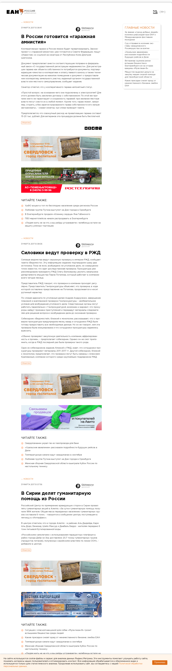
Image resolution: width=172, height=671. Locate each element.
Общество (26, 122)
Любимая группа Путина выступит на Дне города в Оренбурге (58, 210)
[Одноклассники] (89, 128)
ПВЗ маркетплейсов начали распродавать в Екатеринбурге (56, 219)
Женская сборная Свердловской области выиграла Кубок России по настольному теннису (61, 465)
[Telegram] (93, 128)
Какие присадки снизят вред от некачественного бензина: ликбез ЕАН (62, 638)
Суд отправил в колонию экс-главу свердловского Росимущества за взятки (139, 46)
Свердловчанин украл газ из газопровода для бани (52, 443)
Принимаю (159, 662)
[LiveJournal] (100, 128)
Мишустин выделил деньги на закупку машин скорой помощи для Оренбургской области (140, 74)
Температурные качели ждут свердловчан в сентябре (53, 455)
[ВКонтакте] (86, 128)
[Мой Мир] (96, 128)
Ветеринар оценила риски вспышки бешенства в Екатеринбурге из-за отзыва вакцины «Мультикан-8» (139, 64)
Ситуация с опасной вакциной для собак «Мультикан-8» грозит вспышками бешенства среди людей (58, 631)
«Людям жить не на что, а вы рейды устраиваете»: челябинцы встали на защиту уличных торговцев (63, 224)
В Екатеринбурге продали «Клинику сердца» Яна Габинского (57, 214)
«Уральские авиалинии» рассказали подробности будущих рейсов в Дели (61, 449)
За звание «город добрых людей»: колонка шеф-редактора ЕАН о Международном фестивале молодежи (141, 36)
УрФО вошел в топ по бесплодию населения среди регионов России (61, 206)
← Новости (27, 22)
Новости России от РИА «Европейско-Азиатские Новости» (15, 12)
